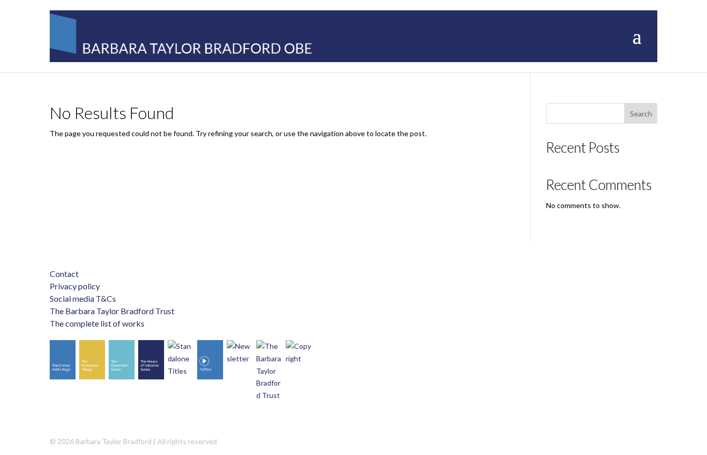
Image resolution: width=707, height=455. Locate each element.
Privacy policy (75, 286)
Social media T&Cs (83, 298)
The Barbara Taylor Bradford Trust (112, 311)
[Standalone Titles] (181, 358)
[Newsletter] (240, 352)
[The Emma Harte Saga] (63, 359)
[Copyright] (299, 352)
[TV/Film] (210, 359)
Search (641, 113)
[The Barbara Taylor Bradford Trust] (269, 371)
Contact (64, 273)
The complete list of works (97, 323)
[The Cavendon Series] (122, 359)
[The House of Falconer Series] (151, 359)
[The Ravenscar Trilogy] (92, 359)
